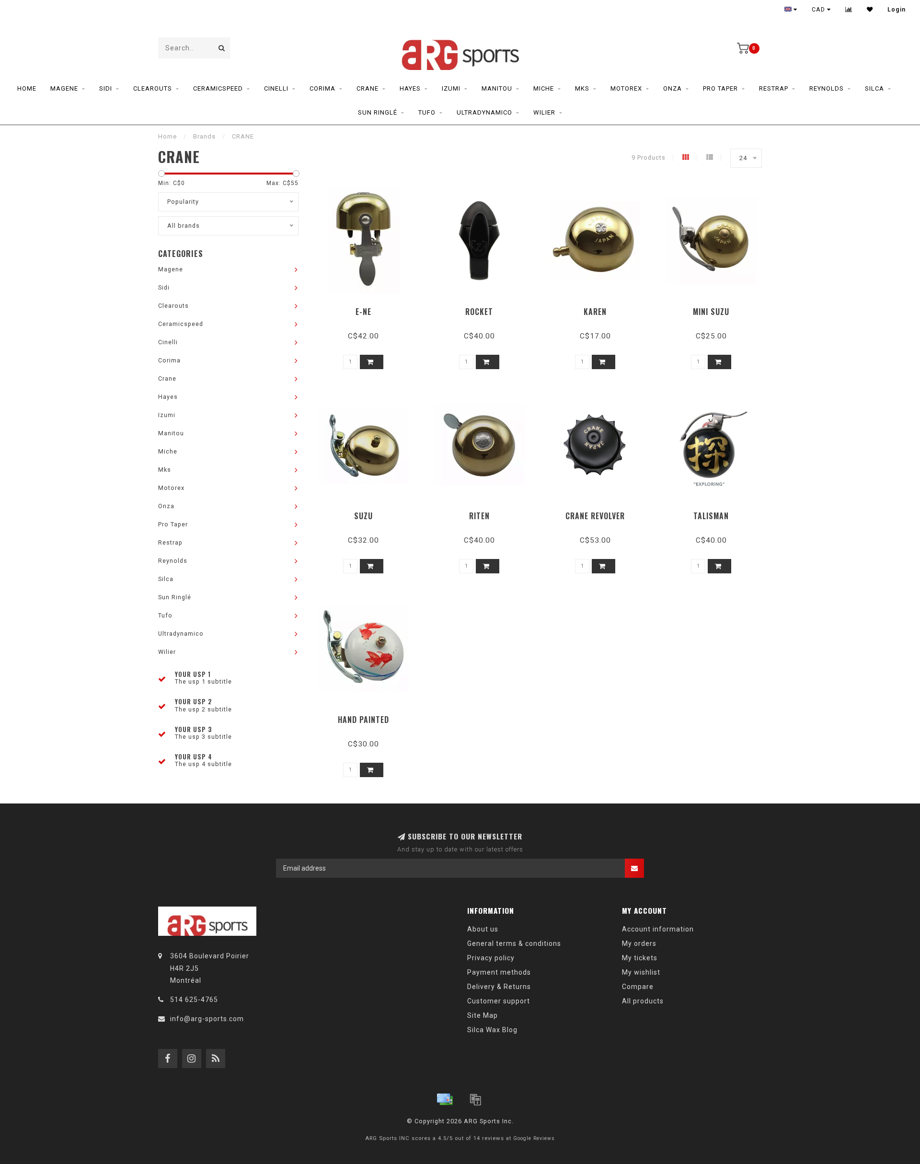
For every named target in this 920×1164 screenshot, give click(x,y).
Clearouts (152, 88)
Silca (874, 88)
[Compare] (848, 9)
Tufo (427, 112)
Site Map (482, 1015)
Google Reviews (534, 1138)
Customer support (498, 1001)
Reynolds (826, 88)
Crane (367, 88)
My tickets (639, 958)
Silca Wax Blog (492, 1030)
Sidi (105, 88)
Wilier (544, 112)
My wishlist (641, 972)
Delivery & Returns (499, 986)
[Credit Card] (445, 1099)
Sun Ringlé (377, 112)
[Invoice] (475, 1099)
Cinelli (276, 88)
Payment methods (499, 972)
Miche (543, 88)
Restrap (773, 88)
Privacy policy (491, 958)
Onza (672, 88)
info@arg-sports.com (207, 1019)
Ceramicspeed (218, 88)
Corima (322, 88)
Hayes (410, 88)
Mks (582, 88)
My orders (639, 943)
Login (896, 9)
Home (26, 88)
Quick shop (367, 308)
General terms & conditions (514, 943)
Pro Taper (720, 88)
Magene (64, 88)
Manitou (497, 88)
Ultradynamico (484, 112)
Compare (638, 986)
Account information (658, 929)
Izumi (451, 88)
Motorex (626, 88)
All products (643, 1001)
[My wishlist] (870, 9)
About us (482, 929)
